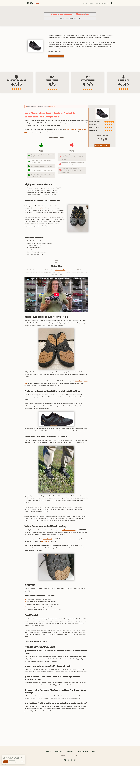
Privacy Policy (70, 751)
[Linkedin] (75, 760)
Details (22, 761)
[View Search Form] (111, 3)
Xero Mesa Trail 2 (40, 208)
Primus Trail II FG (47, 539)
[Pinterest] (71, 760)
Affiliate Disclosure (83, 751)
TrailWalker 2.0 (45, 541)
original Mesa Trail (60, 270)
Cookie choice (3, 764)
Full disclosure (52, 106)
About (98, 3)
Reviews (85, 3)
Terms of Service (59, 751)
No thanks (12, 761)
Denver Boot (78, 381)
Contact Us (105, 3)
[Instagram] (65, 760)
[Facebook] (68, 760)
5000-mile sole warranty (69, 530)
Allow (5, 761)
